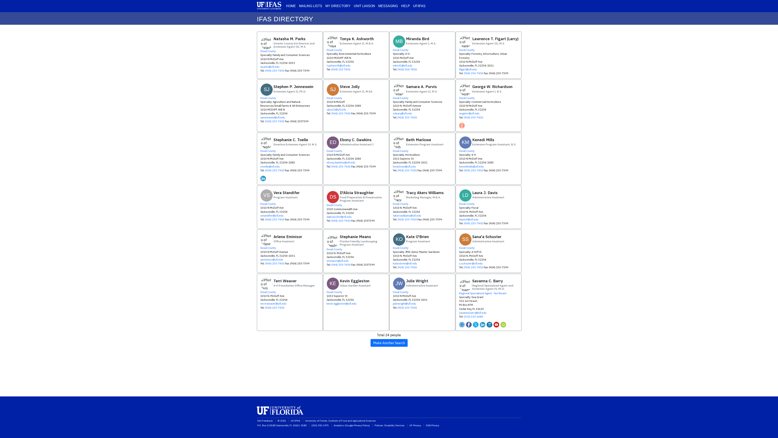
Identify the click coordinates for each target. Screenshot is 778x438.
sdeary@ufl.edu (402, 113)
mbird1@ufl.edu (402, 65)
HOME (291, 6)
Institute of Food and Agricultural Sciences (352, 420)
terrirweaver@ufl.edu (273, 303)
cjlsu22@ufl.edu (336, 109)
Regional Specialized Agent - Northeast (483, 293)
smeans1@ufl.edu (337, 261)
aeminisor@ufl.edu (271, 259)
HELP (405, 6)
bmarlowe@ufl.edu (404, 166)
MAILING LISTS (310, 6)
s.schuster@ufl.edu (471, 263)
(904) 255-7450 (274, 70)
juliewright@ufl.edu (404, 303)
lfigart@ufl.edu (468, 69)
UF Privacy (415, 425)
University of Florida (316, 420)
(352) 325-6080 (473, 316)
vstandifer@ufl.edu (271, 215)
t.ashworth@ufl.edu (338, 65)
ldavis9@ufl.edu (468, 219)
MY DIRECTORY (338, 6)
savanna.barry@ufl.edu (472, 313)
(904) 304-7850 (407, 69)
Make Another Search (389, 343)
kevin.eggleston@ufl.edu (341, 303)
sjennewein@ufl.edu (272, 117)
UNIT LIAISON (364, 6)
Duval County (268, 51)
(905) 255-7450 (407, 307)
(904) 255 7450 (340, 69)
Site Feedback (265, 420)
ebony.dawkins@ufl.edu (341, 162)
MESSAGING (388, 6)
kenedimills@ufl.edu (471, 166)
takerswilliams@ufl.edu (407, 215)
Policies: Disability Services (390, 425)
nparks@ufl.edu (269, 67)
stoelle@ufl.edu (270, 166)
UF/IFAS (419, 6)
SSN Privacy (432, 425)
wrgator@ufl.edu (469, 113)
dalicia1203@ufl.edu (339, 217)
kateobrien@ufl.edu (405, 263)
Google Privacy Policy (357, 425)
